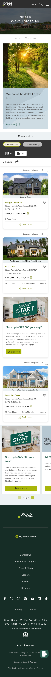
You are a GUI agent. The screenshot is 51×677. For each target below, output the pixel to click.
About (17, 38)
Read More (10, 124)
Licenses (25, 588)
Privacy (18, 609)
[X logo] (11, 598)
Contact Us (25, 554)
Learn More (14, 351)
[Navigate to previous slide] (19, 497)
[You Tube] (32, 598)
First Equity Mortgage (25, 561)
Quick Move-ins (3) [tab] (32, 144)
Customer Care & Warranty (25, 661)
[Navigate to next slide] (45, 186)
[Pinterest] (25, 598)
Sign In (33, 4)
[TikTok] (46, 598)
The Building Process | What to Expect (25, 668)
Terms (33, 609)
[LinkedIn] (39, 598)
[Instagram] (18, 598)
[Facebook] (4, 598)
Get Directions (27, 224)
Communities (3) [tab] (11, 144)
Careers (26, 574)
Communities (30, 38)
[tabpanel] (25, 291)
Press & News (25, 568)
